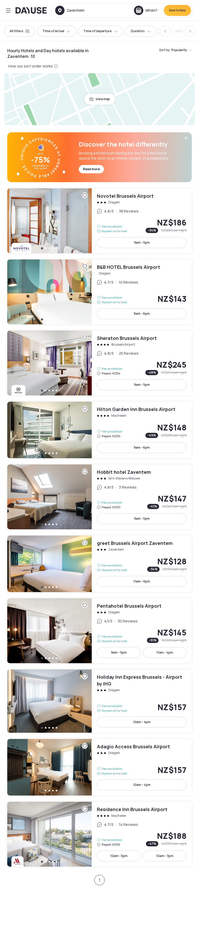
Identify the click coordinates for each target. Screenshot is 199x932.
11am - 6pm (141, 581)
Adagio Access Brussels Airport (99, 767)
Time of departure (97, 31)
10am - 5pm (118, 856)
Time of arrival (53, 31)
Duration (138, 31)
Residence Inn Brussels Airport (99, 834)
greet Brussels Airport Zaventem (99, 564)
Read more (91, 169)
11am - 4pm (165, 652)
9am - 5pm (142, 242)
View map (103, 99)
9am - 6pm (142, 313)
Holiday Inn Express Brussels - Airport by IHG (99, 701)
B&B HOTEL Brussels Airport (99, 291)
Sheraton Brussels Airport (99, 363)
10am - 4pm (142, 722)
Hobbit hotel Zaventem (99, 496)
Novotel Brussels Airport (99, 220)
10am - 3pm (164, 856)
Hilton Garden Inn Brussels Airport (99, 430)
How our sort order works (30, 66)
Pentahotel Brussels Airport (99, 630)
